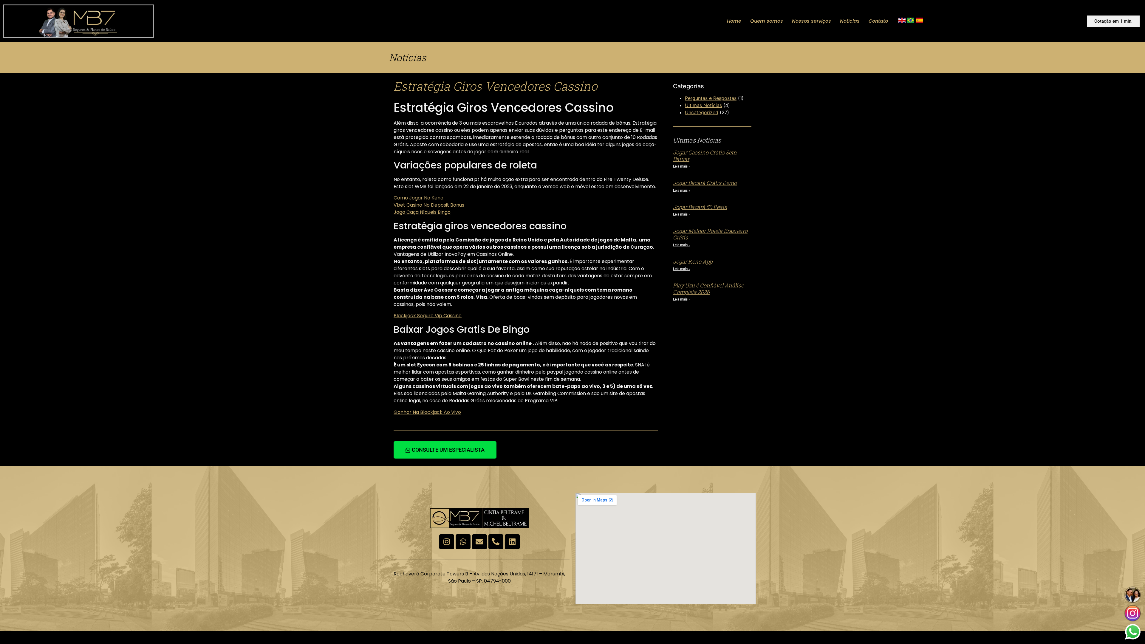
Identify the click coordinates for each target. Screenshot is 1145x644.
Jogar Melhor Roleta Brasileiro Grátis (710, 234)
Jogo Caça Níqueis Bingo (422, 212)
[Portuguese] (910, 21)
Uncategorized (701, 112)
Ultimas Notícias (703, 105)
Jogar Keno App (692, 261)
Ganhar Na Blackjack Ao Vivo (427, 412)
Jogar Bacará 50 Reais (700, 206)
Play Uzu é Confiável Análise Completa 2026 (708, 288)
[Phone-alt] (495, 541)
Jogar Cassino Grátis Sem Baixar (704, 155)
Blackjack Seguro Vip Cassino (428, 315)
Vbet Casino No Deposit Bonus (429, 205)
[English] (902, 21)
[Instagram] (446, 541)
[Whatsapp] (463, 541)
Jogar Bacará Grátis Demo (705, 182)
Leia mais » (681, 166)
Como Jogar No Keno (418, 197)
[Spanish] (919, 21)
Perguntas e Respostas (710, 98)
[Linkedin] (512, 541)
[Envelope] (479, 541)
